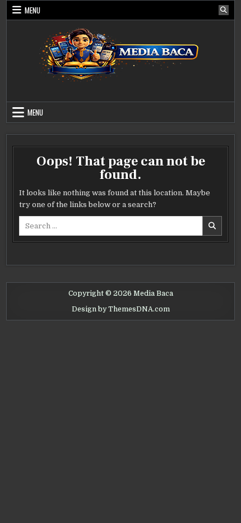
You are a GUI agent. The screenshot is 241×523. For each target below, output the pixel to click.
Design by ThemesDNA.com (121, 309)
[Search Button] (224, 10)
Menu (32, 10)
